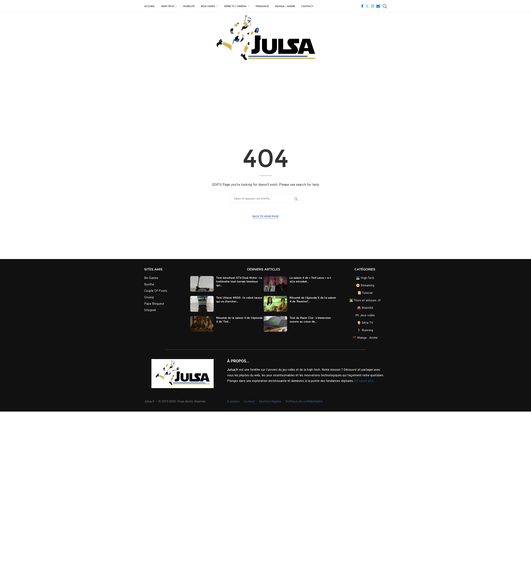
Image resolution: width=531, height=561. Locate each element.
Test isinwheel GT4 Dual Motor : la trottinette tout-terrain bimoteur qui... (239, 281)
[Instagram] (372, 6)
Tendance (262, 6)
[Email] (378, 6)
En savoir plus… (365, 381)
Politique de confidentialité (304, 401)
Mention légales (270, 401)
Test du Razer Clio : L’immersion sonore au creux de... (310, 320)
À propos (233, 401)
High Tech (167, 6)
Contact (307, 6)
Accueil (149, 6)
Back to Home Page (265, 216)
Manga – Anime (285, 6)
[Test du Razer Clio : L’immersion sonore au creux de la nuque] (275, 324)
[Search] (385, 6)
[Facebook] (362, 6)
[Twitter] (367, 6)
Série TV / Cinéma (235, 6)
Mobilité (189, 6)
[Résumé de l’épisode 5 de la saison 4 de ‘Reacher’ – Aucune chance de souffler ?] (275, 304)
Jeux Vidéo (208, 6)
